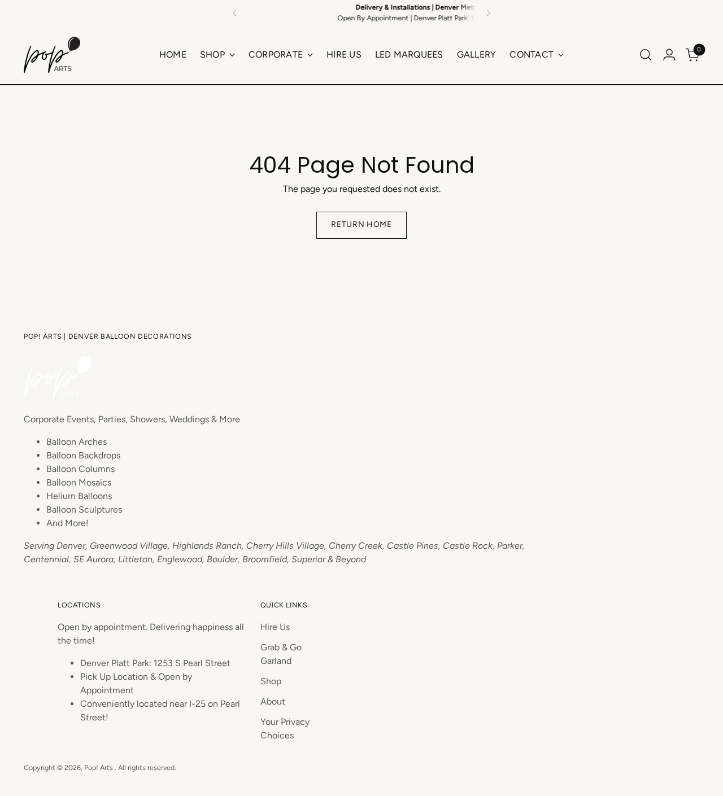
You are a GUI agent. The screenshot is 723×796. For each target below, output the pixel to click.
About (272, 701)
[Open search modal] (645, 54)
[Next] (488, 12)
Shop (270, 681)
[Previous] (234, 12)
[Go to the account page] (669, 54)
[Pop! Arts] (52, 55)
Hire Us (275, 627)
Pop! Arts (99, 767)
